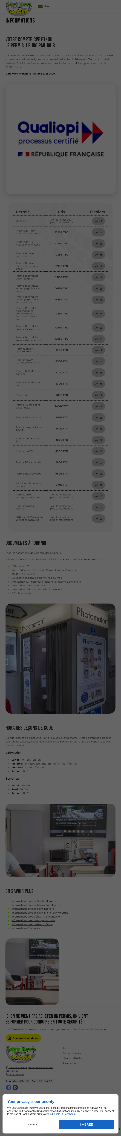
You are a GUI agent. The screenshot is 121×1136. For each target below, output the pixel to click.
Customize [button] (32, 1124)
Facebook (69, 1114)
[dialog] (60, 1113)
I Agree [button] (86, 1124)
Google (56, 1114)
